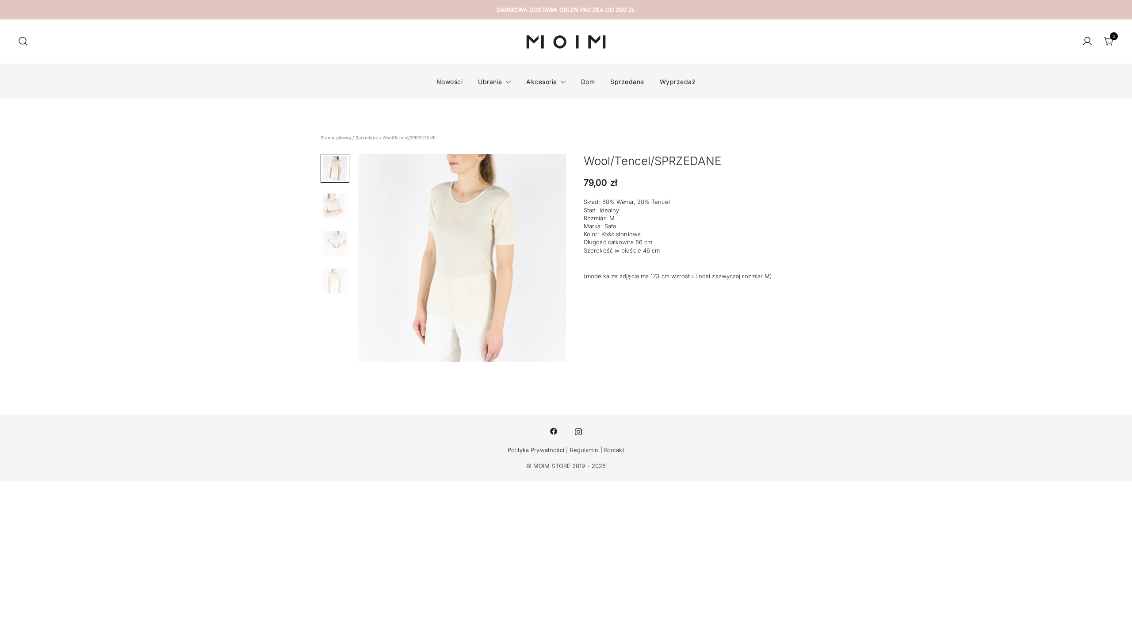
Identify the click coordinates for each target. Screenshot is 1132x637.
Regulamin (584, 449)
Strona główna (336, 137)
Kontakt (614, 449)
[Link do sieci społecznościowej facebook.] (553, 430)
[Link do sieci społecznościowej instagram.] (578, 430)
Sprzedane (627, 81)
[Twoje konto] (1087, 41)
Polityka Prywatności (536, 449)
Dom (588, 81)
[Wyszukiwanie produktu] (23, 41)
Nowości (449, 81)
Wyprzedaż (678, 81)
